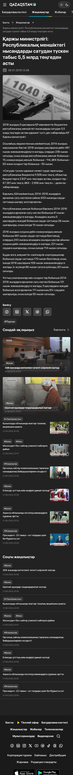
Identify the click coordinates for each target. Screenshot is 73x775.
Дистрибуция (57, 755)
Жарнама (22, 762)
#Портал (9, 321)
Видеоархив (46, 736)
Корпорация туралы (19, 755)
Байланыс (40, 755)
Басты (6, 22)
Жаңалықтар (40, 12)
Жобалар (60, 12)
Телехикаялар (53, 729)
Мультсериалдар (24, 736)
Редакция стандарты (44, 762)
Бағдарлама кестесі (54, 722)
